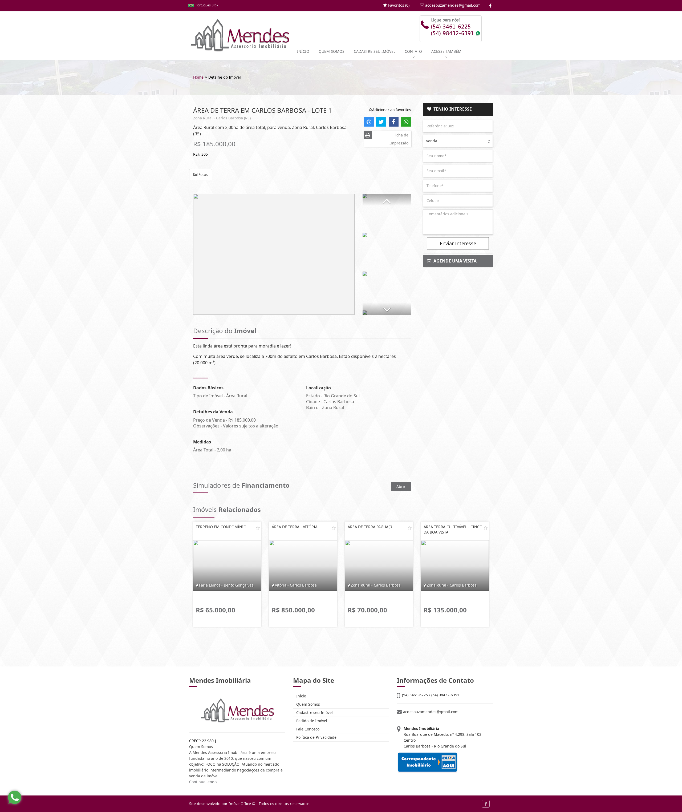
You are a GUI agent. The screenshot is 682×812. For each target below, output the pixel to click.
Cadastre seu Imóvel (314, 712)
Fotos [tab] (202, 174)
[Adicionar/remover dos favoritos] (258, 528)
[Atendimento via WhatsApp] (14, 797)
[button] (387, 200)
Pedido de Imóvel (311, 720)
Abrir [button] (400, 486)
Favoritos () (398, 5)
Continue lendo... (204, 781)
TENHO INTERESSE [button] (451, 109)
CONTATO (413, 51)
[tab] (458, 109)
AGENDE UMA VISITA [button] (454, 261)
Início (300, 695)
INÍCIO (303, 51)
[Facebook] (490, 6)
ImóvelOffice (240, 803)
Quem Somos (307, 704)
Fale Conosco (307, 729)
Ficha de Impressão (398, 139)
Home (198, 77)
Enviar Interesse (458, 243)
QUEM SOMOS (331, 51)
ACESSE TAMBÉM (446, 51)
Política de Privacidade (315, 737)
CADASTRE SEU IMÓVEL (374, 51)
